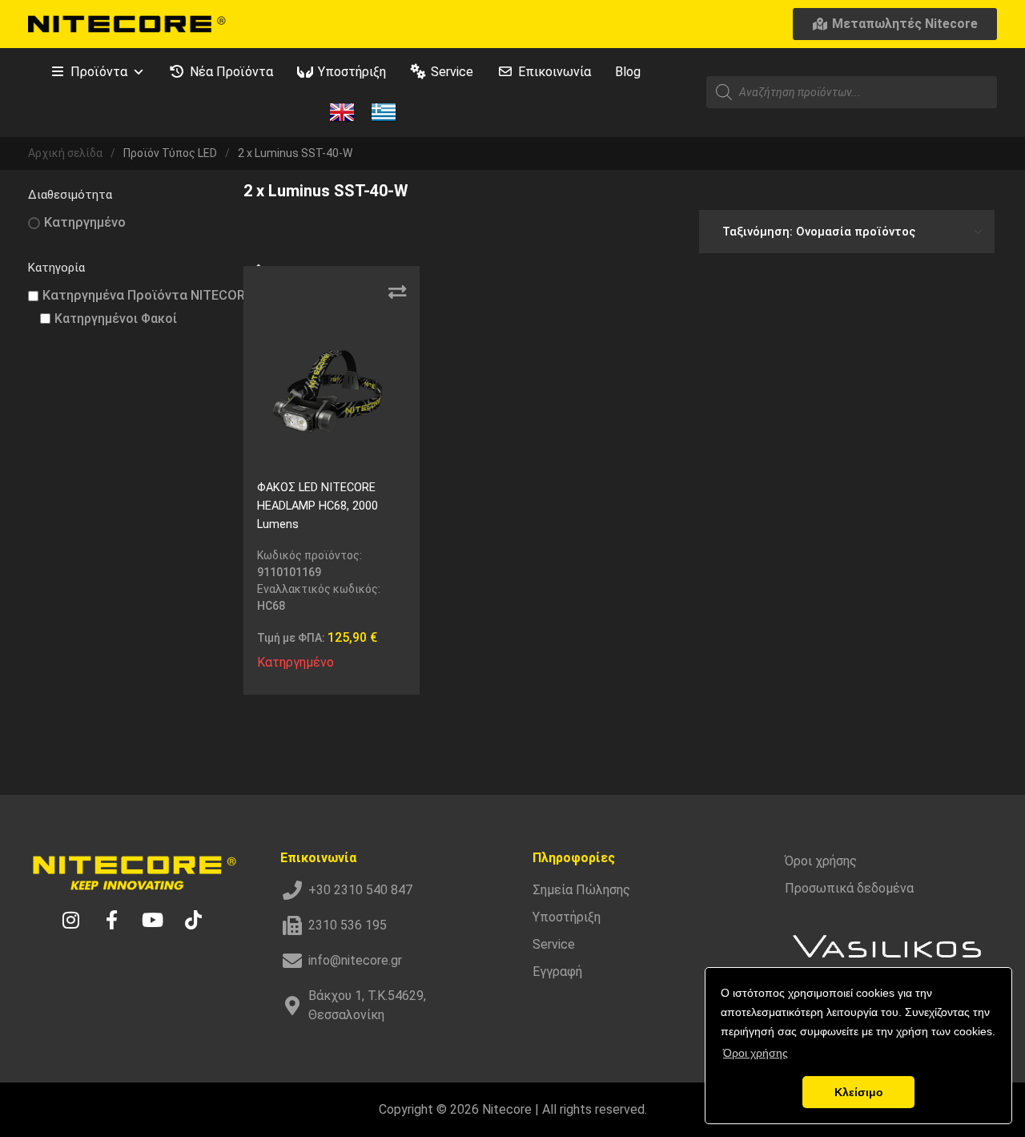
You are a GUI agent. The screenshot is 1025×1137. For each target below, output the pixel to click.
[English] (342, 111)
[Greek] (383, 111)
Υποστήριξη (352, 71)
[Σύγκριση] (397, 292)
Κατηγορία (56, 267)
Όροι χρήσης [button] (755, 1052)
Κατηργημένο (85, 222)
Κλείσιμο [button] (858, 1092)
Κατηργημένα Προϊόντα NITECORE (147, 295)
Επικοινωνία (554, 71)
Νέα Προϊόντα (231, 71)
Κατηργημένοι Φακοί (115, 318)
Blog (628, 71)
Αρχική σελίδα (65, 153)
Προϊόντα (98, 71)
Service (452, 71)
